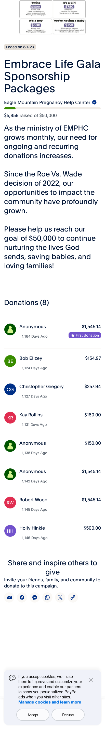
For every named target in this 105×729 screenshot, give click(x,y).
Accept (33, 714)
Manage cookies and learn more (49, 702)
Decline (68, 714)
